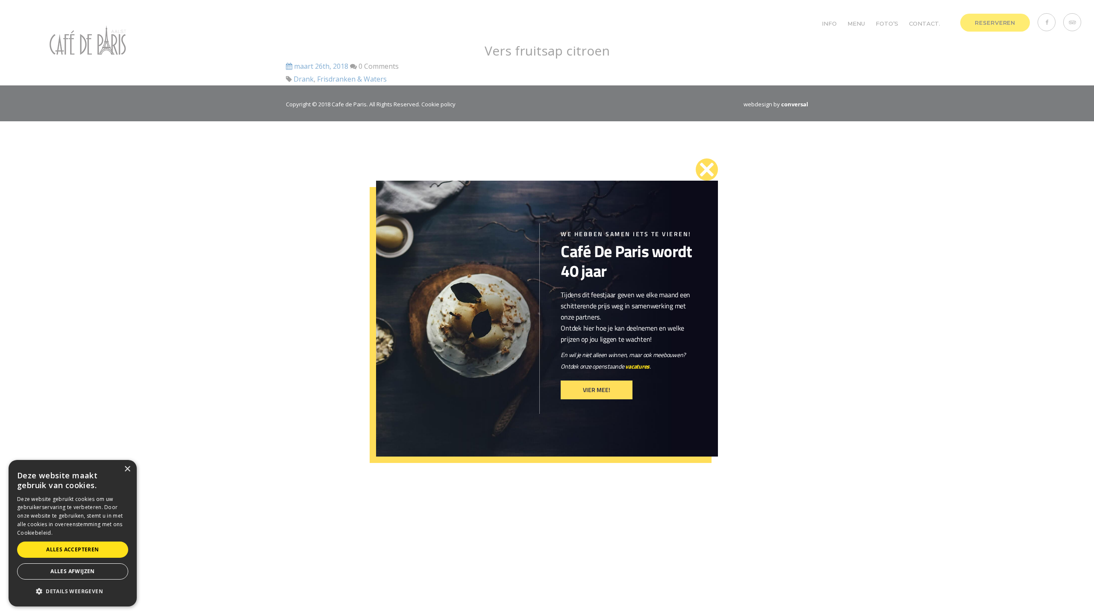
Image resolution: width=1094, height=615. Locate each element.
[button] (72, 591)
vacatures (637, 366)
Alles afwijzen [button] (72, 571)
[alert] (73, 533)
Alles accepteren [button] (72, 549)
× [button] (127, 469)
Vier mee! (596, 389)
